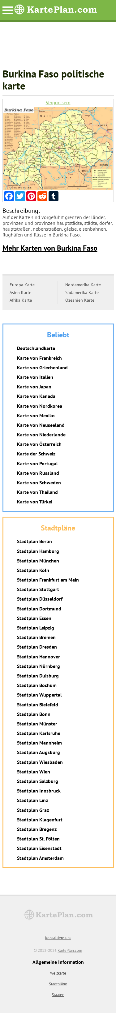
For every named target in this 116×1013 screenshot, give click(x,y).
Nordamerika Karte (83, 285)
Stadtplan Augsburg (38, 752)
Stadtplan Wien (33, 772)
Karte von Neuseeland (41, 425)
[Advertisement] (58, 48)
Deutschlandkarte (36, 348)
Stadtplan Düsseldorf (39, 599)
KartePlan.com (70, 950)
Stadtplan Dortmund (39, 609)
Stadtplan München (38, 561)
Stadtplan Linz (32, 800)
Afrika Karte (21, 300)
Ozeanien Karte (79, 300)
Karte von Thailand (37, 492)
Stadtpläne (58, 984)
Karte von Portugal (37, 463)
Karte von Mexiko (36, 415)
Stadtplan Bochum (37, 685)
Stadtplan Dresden (37, 647)
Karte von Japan (34, 386)
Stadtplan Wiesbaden (40, 762)
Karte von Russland (38, 473)
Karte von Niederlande (41, 434)
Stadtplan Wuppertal (39, 695)
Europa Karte (22, 285)
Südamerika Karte (82, 292)
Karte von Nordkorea (39, 406)
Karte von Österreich (39, 444)
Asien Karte (20, 292)
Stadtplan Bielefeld (37, 704)
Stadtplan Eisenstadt (39, 848)
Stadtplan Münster (37, 724)
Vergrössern (58, 102)
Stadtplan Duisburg (38, 676)
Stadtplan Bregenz (37, 829)
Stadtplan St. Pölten (38, 839)
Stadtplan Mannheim (39, 743)
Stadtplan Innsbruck (39, 791)
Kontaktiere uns (58, 937)
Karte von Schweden (39, 482)
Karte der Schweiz (36, 454)
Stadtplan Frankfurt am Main (48, 580)
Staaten (58, 994)
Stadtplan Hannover (38, 656)
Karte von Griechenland (42, 367)
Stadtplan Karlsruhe (38, 733)
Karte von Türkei (34, 502)
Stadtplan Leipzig (35, 628)
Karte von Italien (35, 377)
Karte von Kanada (36, 396)
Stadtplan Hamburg (38, 551)
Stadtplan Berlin (34, 541)
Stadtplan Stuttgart (38, 589)
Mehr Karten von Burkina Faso (49, 248)
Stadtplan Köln (33, 570)
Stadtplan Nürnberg (38, 666)
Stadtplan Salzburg (37, 781)
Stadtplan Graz (33, 810)
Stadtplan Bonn (33, 714)
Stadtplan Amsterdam (40, 858)
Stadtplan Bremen (36, 637)
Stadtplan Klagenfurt (39, 819)
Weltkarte (58, 973)
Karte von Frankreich (39, 358)
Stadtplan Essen (34, 618)
